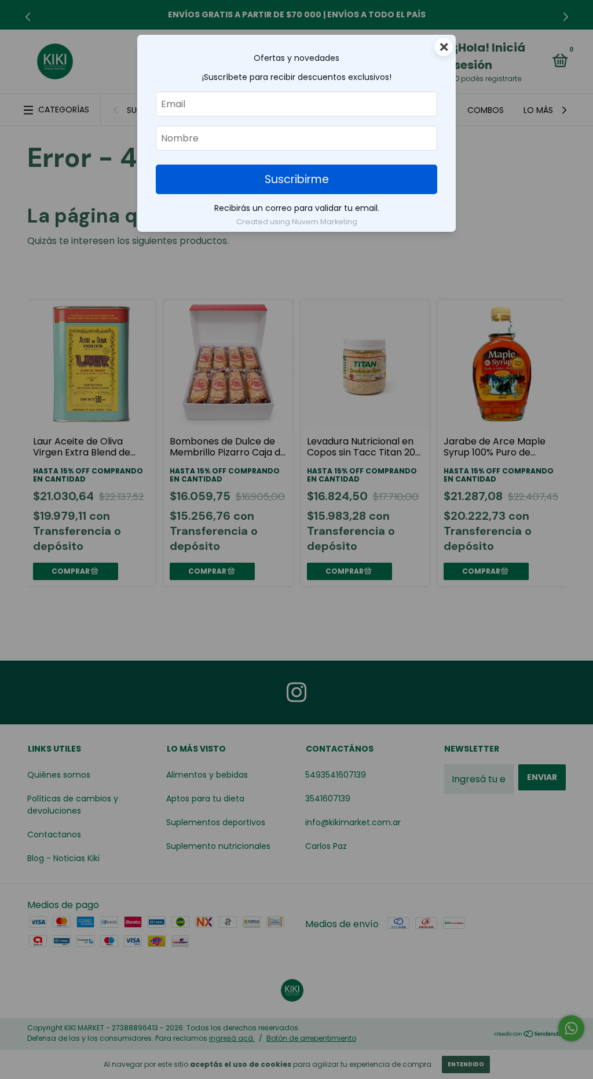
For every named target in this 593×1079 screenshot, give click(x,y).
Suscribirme (297, 179)
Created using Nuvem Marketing (296, 222)
